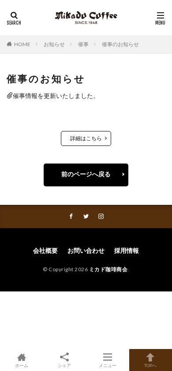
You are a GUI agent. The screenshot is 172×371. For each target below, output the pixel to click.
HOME (22, 44)
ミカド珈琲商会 (108, 269)
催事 (83, 44)
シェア (64, 365)
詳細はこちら (86, 138)
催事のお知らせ (120, 44)
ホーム (21, 365)
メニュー (107, 365)
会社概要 (45, 250)
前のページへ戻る (86, 174)
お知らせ (54, 44)
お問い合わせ (86, 250)
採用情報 (126, 250)
